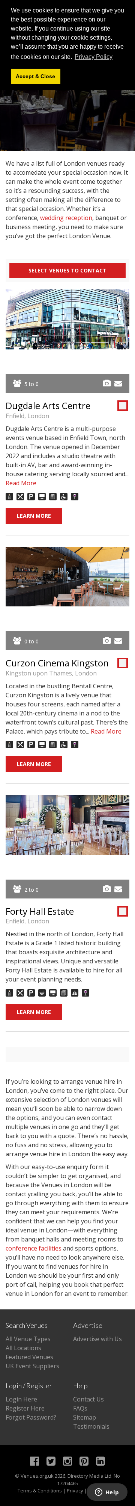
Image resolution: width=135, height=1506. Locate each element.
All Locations (23, 1348)
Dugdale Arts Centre (48, 405)
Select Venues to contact (67, 270)
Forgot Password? (31, 1417)
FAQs (80, 1408)
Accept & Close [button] (35, 76)
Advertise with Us (97, 1339)
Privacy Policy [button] (93, 57)
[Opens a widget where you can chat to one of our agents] (107, 1492)
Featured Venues (29, 1357)
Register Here (25, 1408)
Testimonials (91, 1426)
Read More (21, 483)
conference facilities (34, 1248)
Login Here (21, 1399)
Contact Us (88, 1399)
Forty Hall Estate (40, 911)
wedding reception (66, 218)
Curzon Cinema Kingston (57, 663)
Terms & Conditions (40, 1490)
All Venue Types (28, 1339)
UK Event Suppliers (32, 1366)
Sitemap (84, 1417)
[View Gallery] (107, 383)
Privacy (75, 1490)
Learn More (34, 515)
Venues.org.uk (37, 1475)
